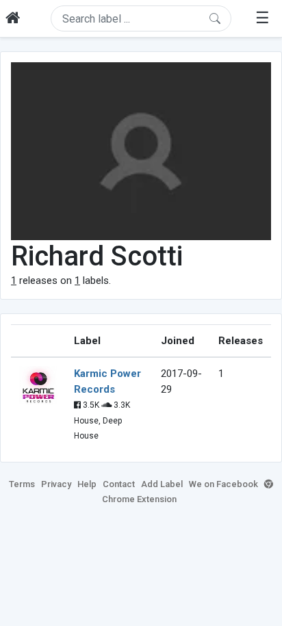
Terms (22, 484)
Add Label (162, 484)
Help (87, 484)
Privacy (56, 484)
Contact (119, 484)
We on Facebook (223, 484)
